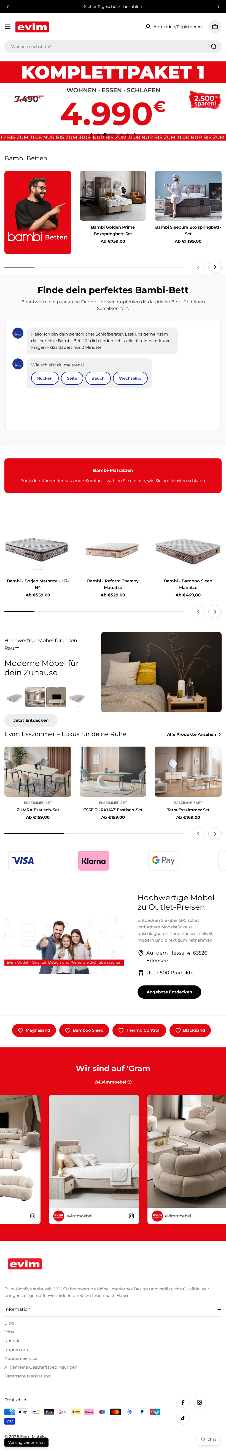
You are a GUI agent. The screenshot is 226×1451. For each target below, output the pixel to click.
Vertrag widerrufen (26, 1442)
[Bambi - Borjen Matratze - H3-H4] (37, 549)
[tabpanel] (45, 707)
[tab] (45, 668)
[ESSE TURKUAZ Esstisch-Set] (113, 772)
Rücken (45, 378)
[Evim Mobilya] (37, 212)
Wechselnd (130, 378)
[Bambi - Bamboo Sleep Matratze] (188, 549)
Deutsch (12, 1399)
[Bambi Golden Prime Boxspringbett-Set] (113, 196)
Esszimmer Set (38, 803)
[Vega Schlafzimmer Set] (35, 697)
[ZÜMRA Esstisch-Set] (37, 772)
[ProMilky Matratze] (77, 697)
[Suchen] (214, 46)
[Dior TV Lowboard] (56, 697)
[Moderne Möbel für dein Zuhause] (161, 672)
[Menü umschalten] (7, 26)
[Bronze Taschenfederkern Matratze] (14, 697)
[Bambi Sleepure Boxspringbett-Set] (188, 196)
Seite (72, 378)
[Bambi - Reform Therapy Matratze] (113, 549)
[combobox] (113, 46)
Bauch (98, 378)
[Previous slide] (91, 134)
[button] (7, 6)
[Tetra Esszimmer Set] (188, 772)
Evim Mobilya (34, 1436)
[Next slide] (134, 134)
